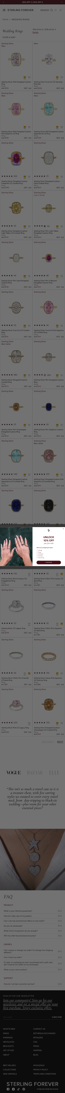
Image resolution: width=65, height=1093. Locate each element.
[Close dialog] (63, 528)
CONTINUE (48, 562)
